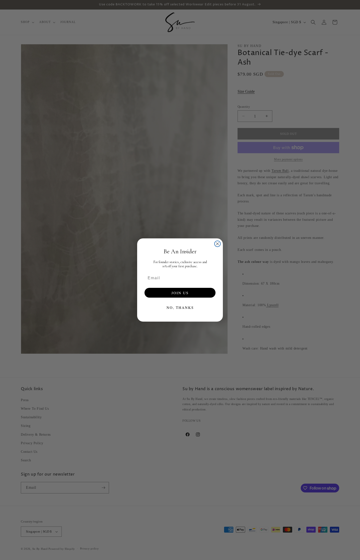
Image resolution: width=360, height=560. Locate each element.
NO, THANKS (180, 307)
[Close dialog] (217, 244)
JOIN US (180, 292)
